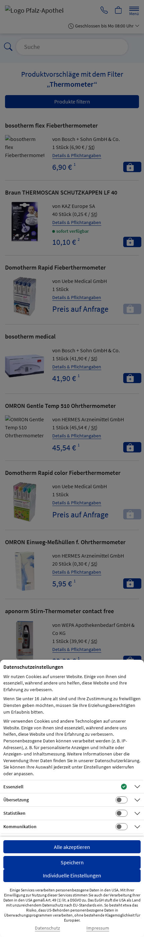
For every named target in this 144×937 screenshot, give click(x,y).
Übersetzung (16, 800)
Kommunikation (20, 826)
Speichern (72, 862)
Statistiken (14, 813)
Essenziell (13, 787)
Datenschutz (47, 928)
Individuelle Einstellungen (72, 875)
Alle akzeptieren (72, 847)
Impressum (97, 928)
